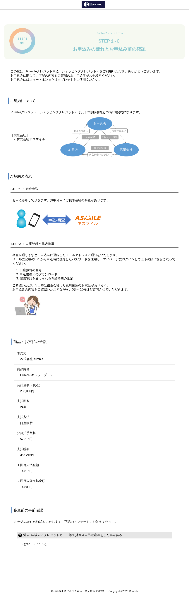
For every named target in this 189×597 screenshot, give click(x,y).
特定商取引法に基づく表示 (66, 591)
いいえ (41, 544)
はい (26, 544)
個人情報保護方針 (95, 591)
